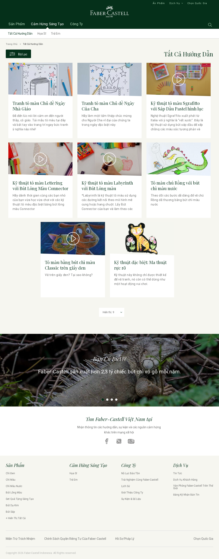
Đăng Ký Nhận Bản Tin (186, 494)
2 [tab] (107, 399)
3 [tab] (112, 399)
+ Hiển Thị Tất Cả (16, 518)
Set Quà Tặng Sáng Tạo (20, 499)
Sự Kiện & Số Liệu (131, 499)
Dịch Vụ (174, 3)
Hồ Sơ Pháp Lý (124, 538)
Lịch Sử (125, 486)
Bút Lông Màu (14, 492)
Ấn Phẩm (159, 3)
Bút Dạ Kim (12, 505)
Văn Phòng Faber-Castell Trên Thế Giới (193, 487)
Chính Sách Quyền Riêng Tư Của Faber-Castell (75, 538)
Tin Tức (177, 473)
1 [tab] (103, 399)
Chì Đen (10, 473)
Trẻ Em (55, 33)
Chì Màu (10, 479)
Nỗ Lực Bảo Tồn (130, 473)
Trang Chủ (11, 44)
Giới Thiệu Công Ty (132, 492)
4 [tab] (116, 399)
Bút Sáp (10, 512)
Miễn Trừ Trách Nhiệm (20, 538)
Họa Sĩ (41, 33)
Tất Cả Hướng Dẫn (20, 33)
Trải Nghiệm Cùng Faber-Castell (139, 479)
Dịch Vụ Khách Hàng (185, 479)
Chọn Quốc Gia (197, 3)
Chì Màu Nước (14, 486)
